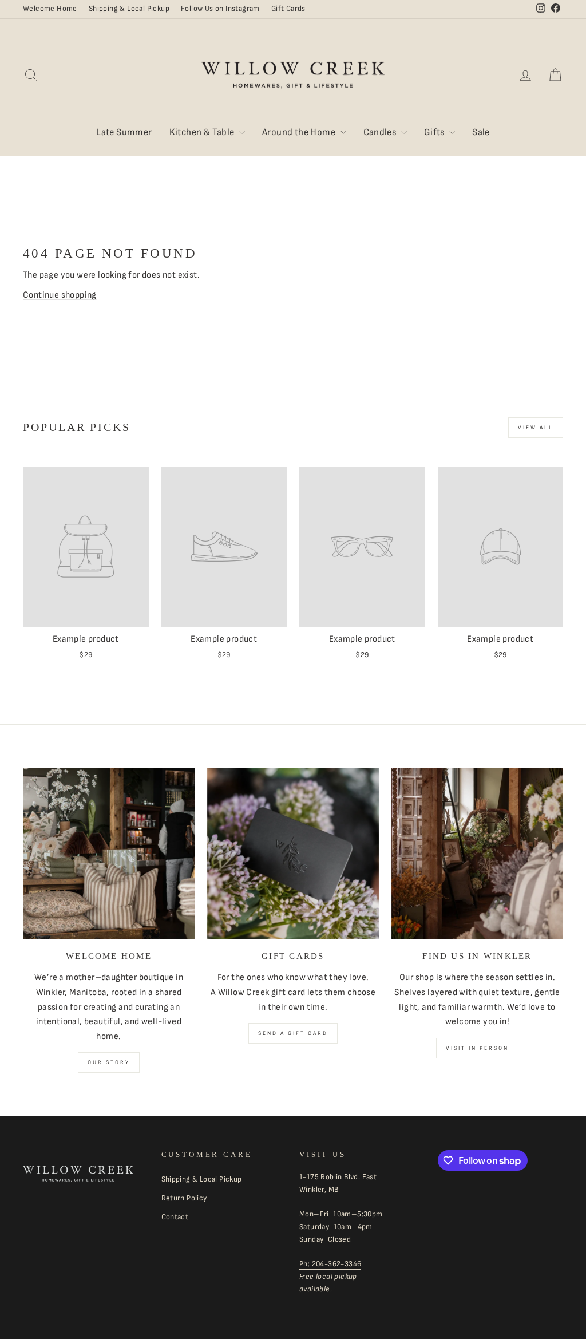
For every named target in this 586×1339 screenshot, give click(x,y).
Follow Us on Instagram (220, 8)
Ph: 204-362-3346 (330, 1264)
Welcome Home (50, 8)
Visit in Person (477, 1048)
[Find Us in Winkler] (477, 853)
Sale (481, 132)
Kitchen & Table (202, 132)
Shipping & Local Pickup (129, 8)
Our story (109, 1062)
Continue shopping (60, 295)
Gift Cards (288, 8)
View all (535, 427)
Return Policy (184, 1198)
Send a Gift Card (293, 1033)
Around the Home (299, 132)
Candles (380, 132)
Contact (175, 1217)
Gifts (435, 132)
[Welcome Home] (109, 853)
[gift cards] (293, 853)
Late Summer (124, 132)
